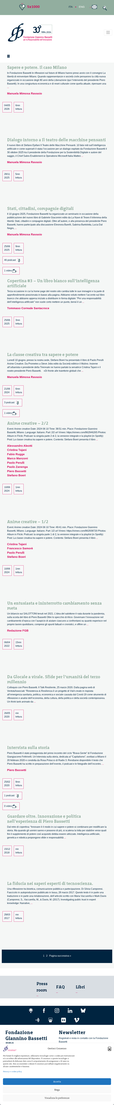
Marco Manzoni (17, 458)
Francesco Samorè (20, 548)
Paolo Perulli (15, 462)
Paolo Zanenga (17, 466)
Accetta (57, 1081)
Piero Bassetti (16, 471)
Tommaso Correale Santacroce (28, 308)
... (8, 87)
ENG (82, 6)
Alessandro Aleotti (19, 445)
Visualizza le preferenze (57, 1098)
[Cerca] (104, 8)
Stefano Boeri (16, 475)
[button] (109, 1048)
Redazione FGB (17, 630)
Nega (57, 1089)
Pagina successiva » (60, 956)
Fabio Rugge (16, 454)
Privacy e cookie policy (12, 1072)
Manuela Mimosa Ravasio (24, 93)
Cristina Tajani (17, 449)
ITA (71, 6)
